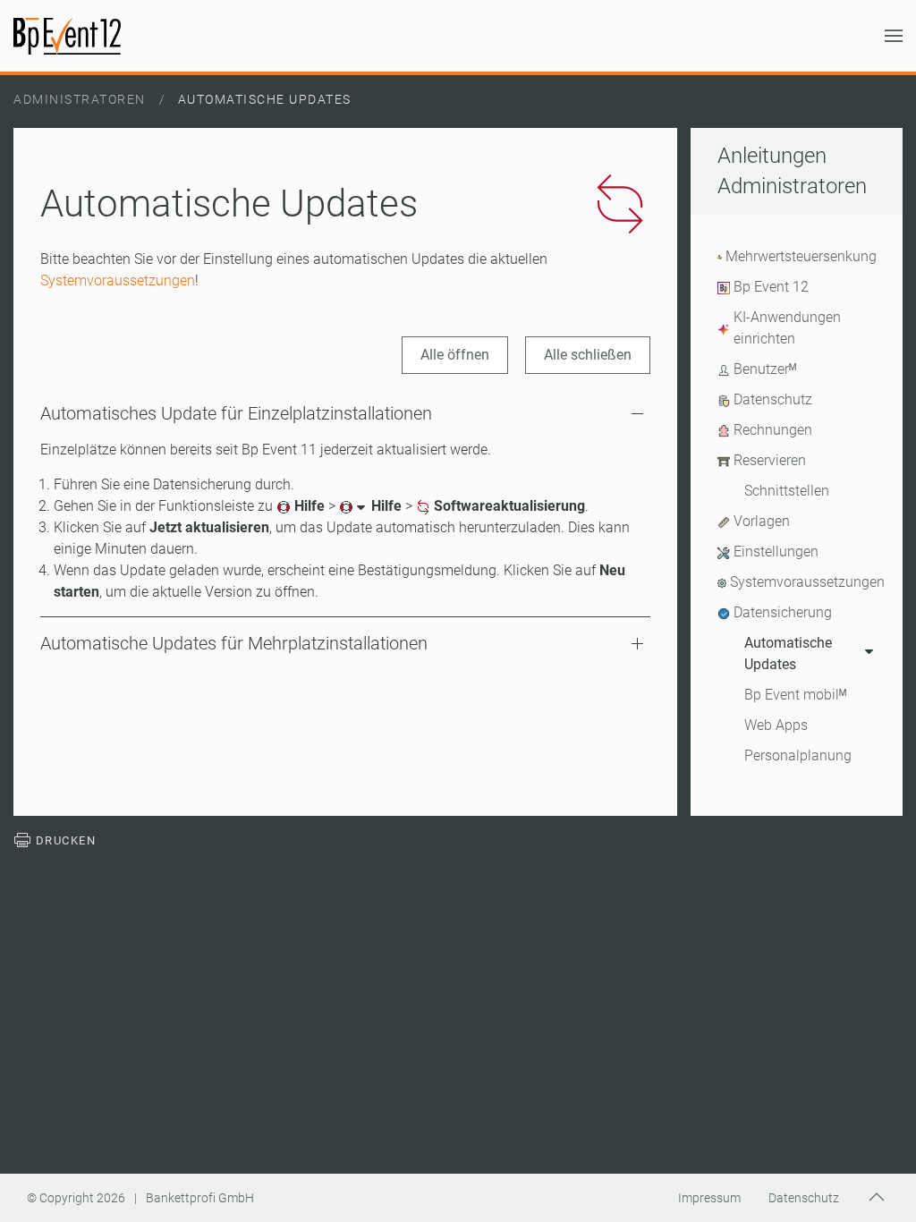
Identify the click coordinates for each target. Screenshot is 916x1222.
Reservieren (770, 460)
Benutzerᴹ (765, 369)
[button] (894, 36)
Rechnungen (773, 429)
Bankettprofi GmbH (200, 1198)
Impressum (709, 1198)
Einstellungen (776, 551)
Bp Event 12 (771, 286)
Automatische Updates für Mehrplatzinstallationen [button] (234, 643)
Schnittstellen (786, 490)
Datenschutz (773, 399)
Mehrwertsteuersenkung (800, 256)
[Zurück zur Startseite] (67, 36)
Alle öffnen (454, 354)
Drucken (63, 840)
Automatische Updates (788, 653)
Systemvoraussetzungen (117, 280)
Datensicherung (783, 612)
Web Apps (776, 725)
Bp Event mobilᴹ (795, 694)
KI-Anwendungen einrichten (787, 328)
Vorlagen (762, 521)
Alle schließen (588, 354)
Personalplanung (798, 755)
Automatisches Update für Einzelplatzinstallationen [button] (236, 413)
